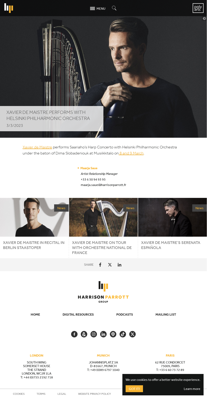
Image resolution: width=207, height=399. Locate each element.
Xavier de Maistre (37, 147)
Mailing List (166, 314)
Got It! (134, 389)
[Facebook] (100, 264)
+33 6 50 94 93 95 (93, 179)
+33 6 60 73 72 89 (171, 370)
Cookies (19, 394)
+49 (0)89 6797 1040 (105, 370)
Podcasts (124, 314)
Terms (41, 394)
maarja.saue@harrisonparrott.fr (103, 185)
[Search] (114, 8)
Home (35, 314)
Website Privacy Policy (94, 394)
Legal (62, 394)
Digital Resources (78, 314)
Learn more (192, 389)
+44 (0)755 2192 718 (38, 377)
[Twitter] (110, 264)
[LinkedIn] (119, 264)
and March (132, 153)
